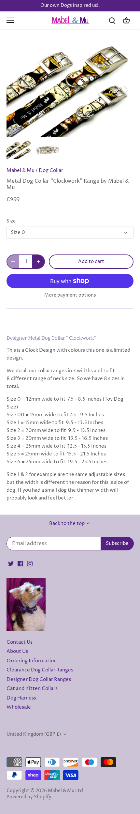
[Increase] (38, 262)
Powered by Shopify (29, 797)
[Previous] (15, 89)
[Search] (112, 20)
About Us (17, 651)
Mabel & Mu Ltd (65, 791)
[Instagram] (30, 563)
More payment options (70, 295)
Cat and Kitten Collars (32, 688)
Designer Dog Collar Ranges (39, 679)
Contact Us (20, 642)
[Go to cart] (126, 20)
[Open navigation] (10, 20)
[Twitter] (11, 563)
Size (11, 221)
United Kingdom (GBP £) (34, 734)
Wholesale (19, 707)
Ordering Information (32, 660)
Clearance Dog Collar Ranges (40, 670)
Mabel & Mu (21, 170)
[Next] (125, 89)
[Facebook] (20, 563)
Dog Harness (21, 698)
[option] (70, 89)
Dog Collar (51, 170)
